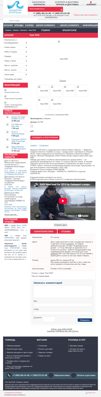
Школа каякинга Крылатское (69, 26)
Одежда (16, 56)
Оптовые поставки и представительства (76, 350)
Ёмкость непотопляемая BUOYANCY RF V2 (18, 134)
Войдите (77, 15)
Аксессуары (16, 74)
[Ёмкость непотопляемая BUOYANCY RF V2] (7, 134)
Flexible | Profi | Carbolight (61, 269)
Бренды (18, 25)
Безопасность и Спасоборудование (15, 41)
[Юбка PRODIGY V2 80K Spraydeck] (7, 149)
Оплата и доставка (45, 349)
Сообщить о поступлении (45, 137)
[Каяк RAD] (63, 81)
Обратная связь (62, 375)
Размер (35, 260)
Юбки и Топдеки (16, 51)
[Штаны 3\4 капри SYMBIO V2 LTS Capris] (7, 119)
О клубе (29, 25)
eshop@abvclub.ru (51, 17)
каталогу (70, 244)
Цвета (34, 242)
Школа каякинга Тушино (45, 26)
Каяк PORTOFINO (12, 248)
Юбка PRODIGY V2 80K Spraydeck (18, 148)
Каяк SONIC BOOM (65, 329)
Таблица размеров (13, 346)
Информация (90, 25)
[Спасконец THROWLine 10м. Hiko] (75, 331)
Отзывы (66, 232)
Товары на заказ (44, 356)
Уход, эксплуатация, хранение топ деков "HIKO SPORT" (18, 367)
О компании (42, 346)
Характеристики (43, 232)
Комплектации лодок (14, 349)
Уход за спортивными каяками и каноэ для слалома (18, 357)
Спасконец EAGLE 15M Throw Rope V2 (18, 141)
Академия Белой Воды (14, 393)
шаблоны (54, 254)
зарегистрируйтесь (91, 15)
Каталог (8, 25)
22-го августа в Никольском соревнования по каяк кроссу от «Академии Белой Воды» (15, 172)
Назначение (37, 237)
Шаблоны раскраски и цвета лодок (20, 352)
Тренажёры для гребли (13, 79)
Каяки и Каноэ (16, 47)
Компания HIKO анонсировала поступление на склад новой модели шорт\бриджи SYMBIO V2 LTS (15, 209)
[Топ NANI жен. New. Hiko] (7, 126)
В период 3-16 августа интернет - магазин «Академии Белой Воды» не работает (15, 188)
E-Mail (36, 309)
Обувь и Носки (16, 60)
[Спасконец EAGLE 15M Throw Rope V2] (7, 141)
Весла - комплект (16, 65)
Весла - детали (16, 70)
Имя (35, 301)
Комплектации (38, 269)
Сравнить (33, 145)
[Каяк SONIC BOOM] (54, 329)
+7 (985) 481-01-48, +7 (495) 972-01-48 (51, 13)
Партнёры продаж (76, 346)
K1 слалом (55, 237)
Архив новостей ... (11, 215)
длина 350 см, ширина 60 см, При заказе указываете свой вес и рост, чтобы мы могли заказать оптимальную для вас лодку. (71, 262)
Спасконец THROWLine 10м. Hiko (59, 331)
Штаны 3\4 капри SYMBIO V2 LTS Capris (18, 119)
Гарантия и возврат (45, 352)
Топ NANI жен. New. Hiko (17, 125)
